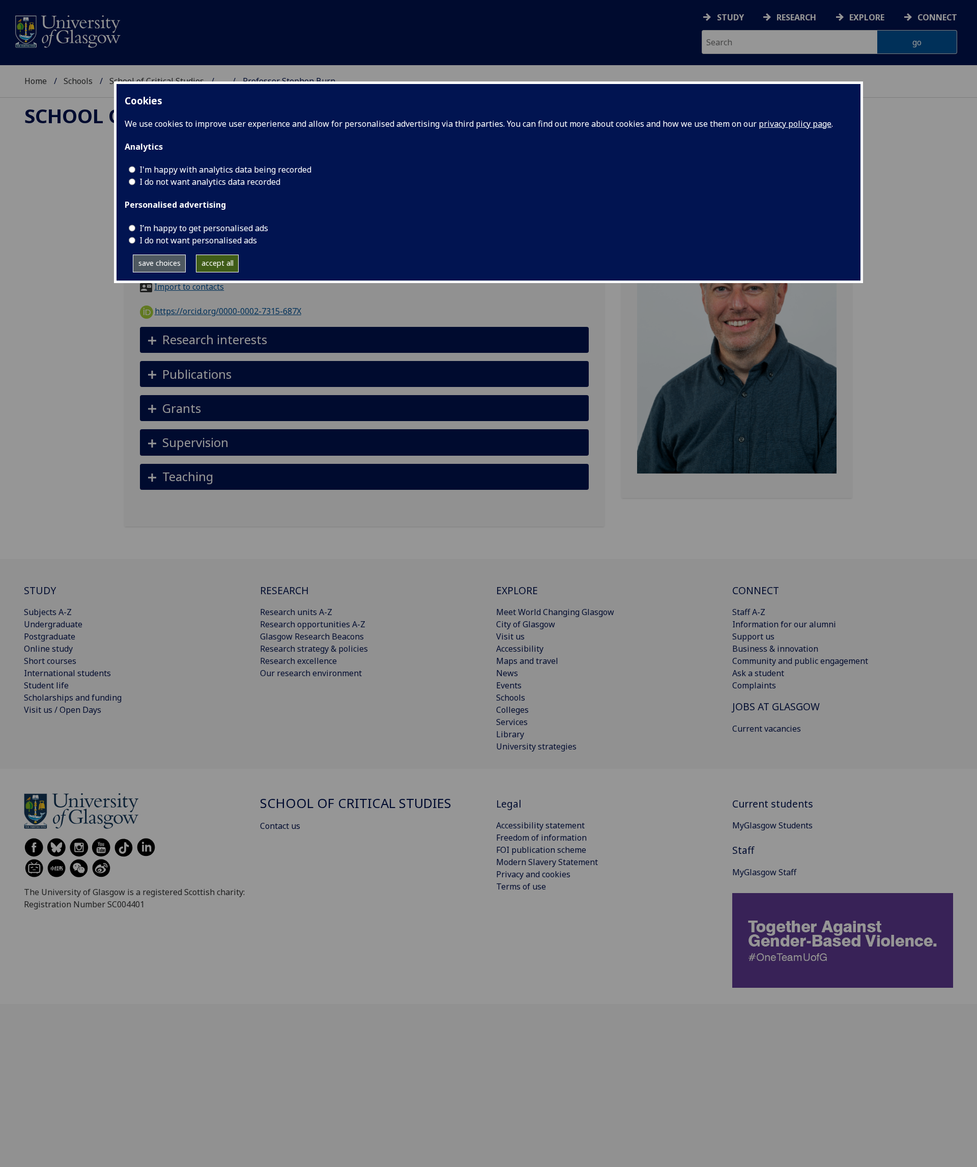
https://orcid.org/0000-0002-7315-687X (228, 311)
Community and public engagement (800, 660)
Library (510, 734)
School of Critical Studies (355, 803)
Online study (48, 648)
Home (35, 81)
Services (512, 722)
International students (67, 673)
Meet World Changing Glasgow (555, 612)
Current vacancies (766, 728)
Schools (78, 81)
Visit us (510, 636)
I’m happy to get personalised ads (203, 228)
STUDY (40, 590)
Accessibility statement (540, 825)
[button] (364, 340)
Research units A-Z (296, 612)
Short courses (50, 660)
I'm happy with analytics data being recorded (225, 169)
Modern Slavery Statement (547, 862)
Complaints (754, 685)
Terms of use (521, 886)
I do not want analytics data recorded (209, 181)
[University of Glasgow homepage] (67, 30)
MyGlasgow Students (772, 825)
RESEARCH (284, 590)
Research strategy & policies (314, 648)
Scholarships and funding (73, 697)
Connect (937, 17)
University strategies (536, 746)
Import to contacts (189, 286)
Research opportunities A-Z (312, 624)
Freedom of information (541, 837)
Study (730, 17)
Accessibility (519, 648)
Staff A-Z (748, 612)
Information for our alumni (784, 624)
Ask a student (758, 673)
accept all (218, 263)
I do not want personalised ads (198, 240)
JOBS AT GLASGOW (776, 706)
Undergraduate (53, 624)
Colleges (512, 709)
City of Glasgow (525, 624)
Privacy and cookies (533, 874)
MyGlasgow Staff (764, 872)
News (507, 673)
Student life (46, 685)
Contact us (280, 825)
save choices (159, 263)
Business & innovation (775, 648)
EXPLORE (517, 590)
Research (796, 17)
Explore (866, 17)
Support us (753, 636)
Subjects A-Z (48, 612)
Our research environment (311, 673)
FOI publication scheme (541, 849)
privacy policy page (795, 123)
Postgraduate (49, 636)
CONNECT (755, 590)
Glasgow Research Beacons (312, 636)
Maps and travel (527, 660)
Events (509, 685)
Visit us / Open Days (62, 709)
